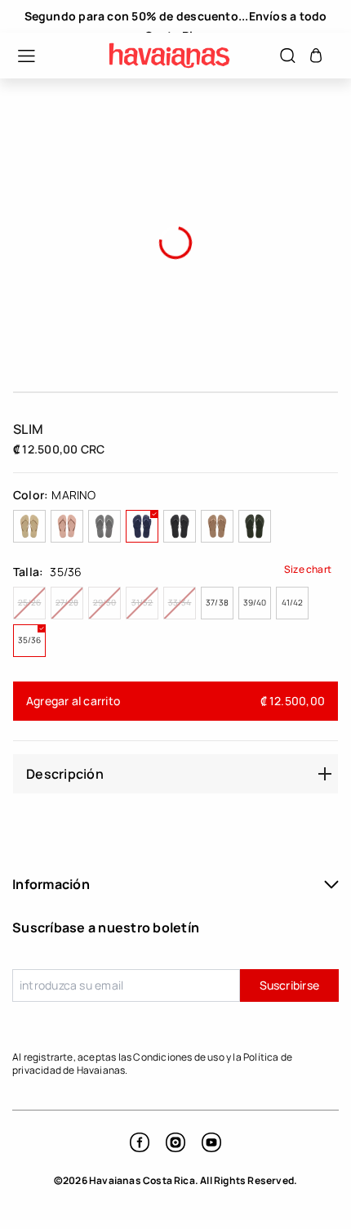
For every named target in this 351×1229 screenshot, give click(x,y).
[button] (18, 56)
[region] (175, 16)
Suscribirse (289, 985)
